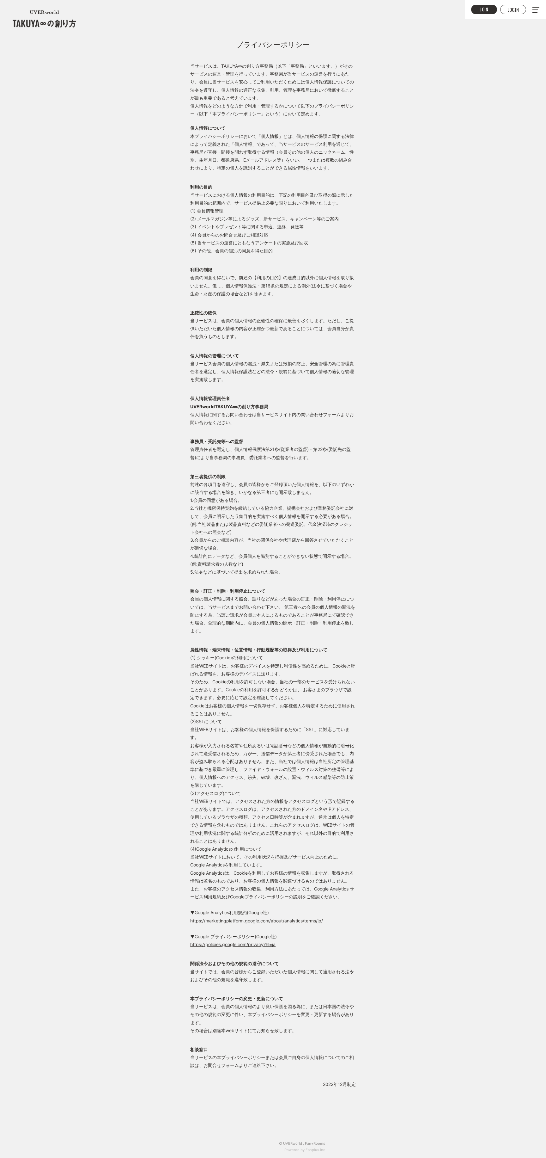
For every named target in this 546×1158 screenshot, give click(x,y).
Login (513, 9)
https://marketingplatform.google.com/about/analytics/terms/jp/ (256, 920)
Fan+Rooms (315, 1143)
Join (484, 9)
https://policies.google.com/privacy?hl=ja (233, 944)
